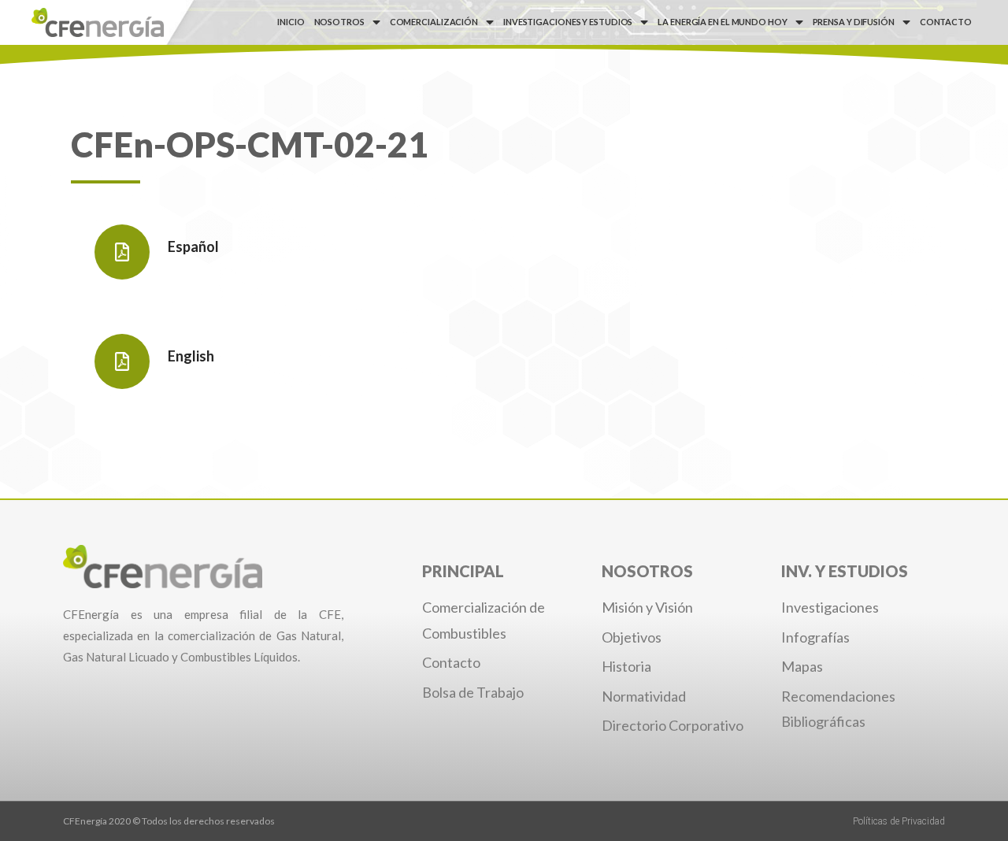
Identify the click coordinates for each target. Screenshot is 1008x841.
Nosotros (339, 22)
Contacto (946, 22)
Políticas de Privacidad (899, 821)
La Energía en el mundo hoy (722, 22)
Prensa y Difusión (854, 22)
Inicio (290, 22)
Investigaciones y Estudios (567, 22)
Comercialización (434, 22)
